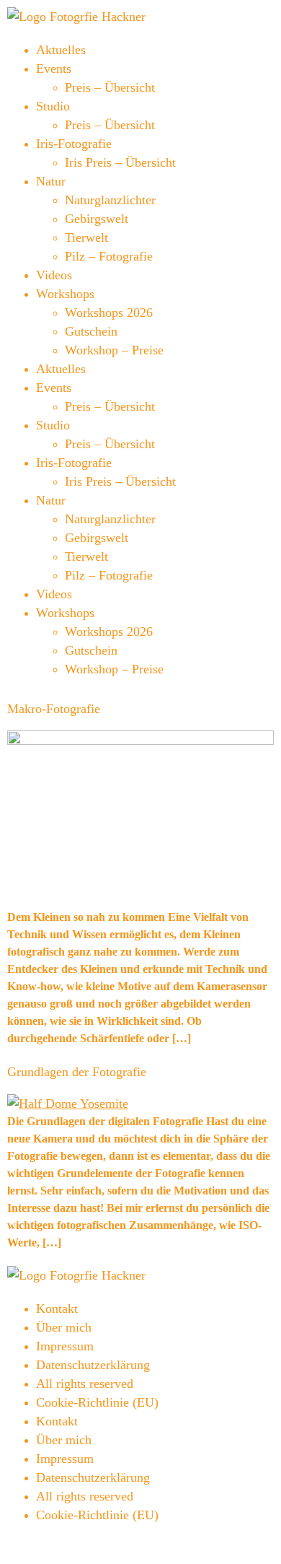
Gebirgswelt (96, 218)
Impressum (65, 1346)
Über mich (64, 1327)
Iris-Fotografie (74, 143)
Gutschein (91, 331)
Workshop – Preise (114, 350)
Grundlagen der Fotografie (76, 1072)
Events (53, 68)
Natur (51, 181)
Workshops (65, 294)
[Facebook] (13, 1545)
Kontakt (57, 1308)
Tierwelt (86, 237)
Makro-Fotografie (53, 709)
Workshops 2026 (109, 312)
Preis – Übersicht (110, 87)
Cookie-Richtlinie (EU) (97, 1402)
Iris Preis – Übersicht (120, 162)
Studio (53, 106)
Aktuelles (61, 50)
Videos (54, 275)
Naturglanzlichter (110, 200)
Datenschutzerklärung (93, 1365)
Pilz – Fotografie (109, 256)
